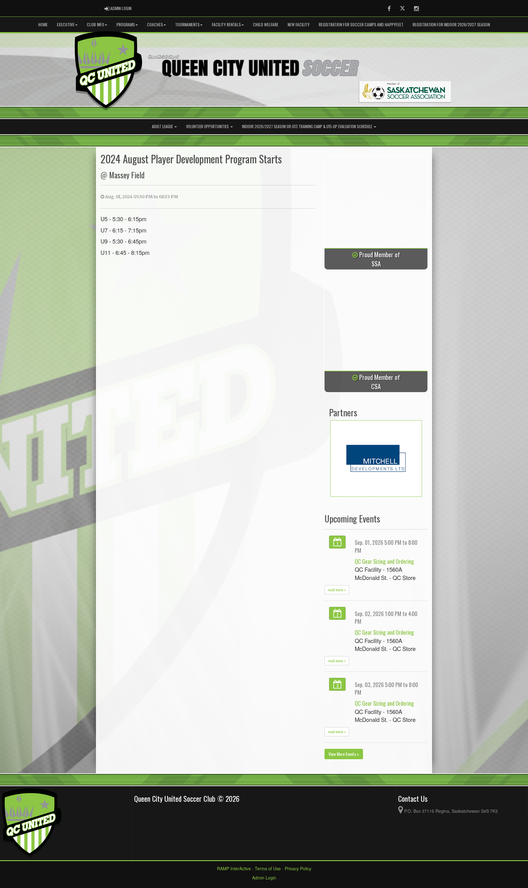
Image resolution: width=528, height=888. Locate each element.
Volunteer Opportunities (208, 126)
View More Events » (343, 754)
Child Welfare (265, 24)
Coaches (155, 24)
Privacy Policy (298, 868)
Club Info (95, 24)
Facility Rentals (226, 24)
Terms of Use (268, 868)
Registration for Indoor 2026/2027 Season (451, 24)
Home (43, 24)
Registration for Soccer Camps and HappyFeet (361, 24)
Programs (125, 24)
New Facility (299, 24)
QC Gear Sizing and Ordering (384, 561)
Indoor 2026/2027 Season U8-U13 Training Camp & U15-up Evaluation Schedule (307, 126)
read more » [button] (337, 589)
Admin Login (264, 878)
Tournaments (187, 24)
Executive (66, 24)
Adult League (163, 126)
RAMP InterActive (234, 868)
